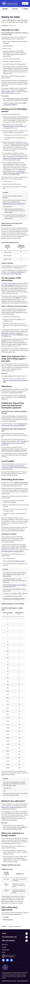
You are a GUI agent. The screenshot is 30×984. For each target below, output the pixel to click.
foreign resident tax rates (17, 561)
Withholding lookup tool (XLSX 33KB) (14, 203)
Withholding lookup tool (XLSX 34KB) (14, 126)
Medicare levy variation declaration (11, 807)
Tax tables (6, 917)
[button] (15, 926)
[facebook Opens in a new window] (3, 960)
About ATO (5, 944)
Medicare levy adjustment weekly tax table (15, 158)
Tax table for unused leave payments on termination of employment (15, 443)
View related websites (22, 980)
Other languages (9, 956)
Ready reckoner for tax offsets (20, 143)
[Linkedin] (7, 960)
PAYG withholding (8, 919)
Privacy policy (5, 949)
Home (16, 9)
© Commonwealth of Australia (9, 980)
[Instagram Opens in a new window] (11, 960)
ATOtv (3, 952)
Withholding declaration (21, 482)
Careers (4, 947)
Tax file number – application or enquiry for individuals (14, 333)
